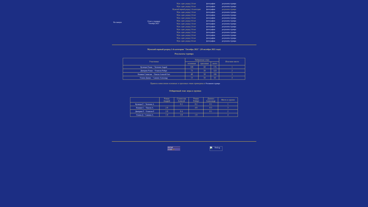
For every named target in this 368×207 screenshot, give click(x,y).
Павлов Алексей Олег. (162, 74)
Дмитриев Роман (146, 71)
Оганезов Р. (150, 111)
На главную (117, 22)
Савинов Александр (160, 78)
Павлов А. (150, 108)
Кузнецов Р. (139, 104)
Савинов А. (149, 115)
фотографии (210, 4)
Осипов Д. (140, 115)
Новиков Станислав (145, 74)
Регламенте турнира (213, 84)
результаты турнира (229, 4)
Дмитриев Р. (139, 111)
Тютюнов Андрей (160, 67)
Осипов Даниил (146, 78)
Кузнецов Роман (146, 67)
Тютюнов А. (149, 104)
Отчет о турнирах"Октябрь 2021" (153, 22)
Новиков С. (140, 108)
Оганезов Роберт (161, 71)
